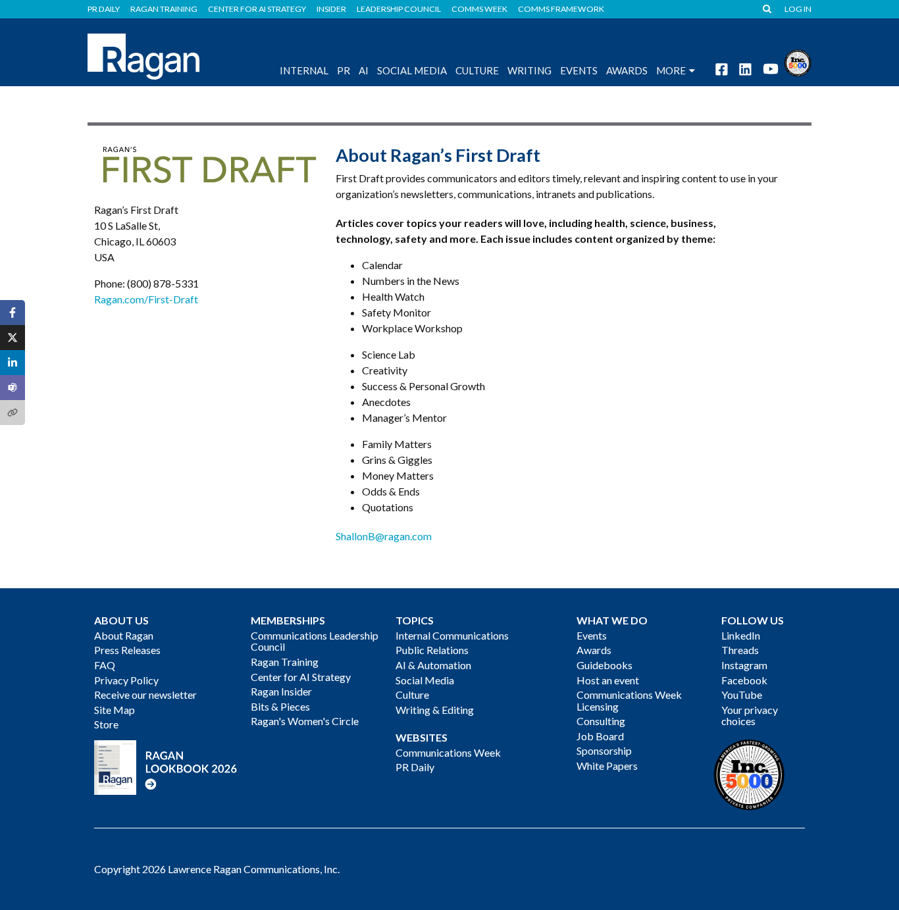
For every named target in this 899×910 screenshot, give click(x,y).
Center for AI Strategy (257, 9)
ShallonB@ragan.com (384, 536)
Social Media (412, 70)
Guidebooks (604, 665)
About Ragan (123, 635)
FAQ (104, 665)
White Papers (607, 765)
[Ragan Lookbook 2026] (166, 765)
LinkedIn (740, 635)
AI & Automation (433, 665)
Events (592, 635)
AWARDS (627, 70)
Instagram (744, 665)
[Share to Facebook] (12, 312)
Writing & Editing (435, 709)
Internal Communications (452, 635)
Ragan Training (163, 9)
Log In (797, 9)
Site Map (114, 709)
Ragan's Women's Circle (305, 721)
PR (343, 70)
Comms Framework (561, 9)
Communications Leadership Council (314, 641)
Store (106, 724)
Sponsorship (604, 750)
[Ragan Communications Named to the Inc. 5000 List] (797, 61)
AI (364, 70)
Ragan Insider (281, 691)
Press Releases (127, 650)
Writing (529, 70)
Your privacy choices (749, 715)
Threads (740, 650)
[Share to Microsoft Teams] (12, 387)
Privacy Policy (126, 680)
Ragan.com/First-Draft (146, 299)
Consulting (601, 721)
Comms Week (479, 9)
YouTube (741, 694)
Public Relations (432, 650)
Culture (477, 70)
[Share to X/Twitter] (12, 337)
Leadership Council (399, 9)
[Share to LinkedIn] (12, 362)
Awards (594, 650)
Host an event (608, 680)
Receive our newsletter (145, 694)
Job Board (600, 736)
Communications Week (448, 752)
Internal (304, 70)
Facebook (744, 680)
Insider (331, 9)
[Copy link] (12, 412)
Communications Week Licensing (629, 700)
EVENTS (579, 70)
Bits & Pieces (280, 706)
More (671, 70)
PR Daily (104, 9)
